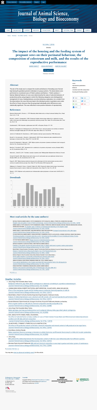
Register (37, 2)
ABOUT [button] (57, 30)
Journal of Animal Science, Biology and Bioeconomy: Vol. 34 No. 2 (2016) (30, 327)
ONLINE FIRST (17, 30)
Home (9, 35)
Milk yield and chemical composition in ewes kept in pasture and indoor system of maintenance (59, 343)
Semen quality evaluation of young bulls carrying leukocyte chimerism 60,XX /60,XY (33, 256)
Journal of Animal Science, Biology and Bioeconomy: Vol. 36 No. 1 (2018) (62, 223)
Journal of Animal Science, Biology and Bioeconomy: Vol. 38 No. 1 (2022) (31, 253)
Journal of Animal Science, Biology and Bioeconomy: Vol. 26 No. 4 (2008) (30, 306)
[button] (76, 98)
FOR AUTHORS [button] (46, 30)
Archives (14, 35)
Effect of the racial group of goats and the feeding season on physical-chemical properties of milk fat (38, 290)
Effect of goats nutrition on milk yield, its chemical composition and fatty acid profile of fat (35, 303)
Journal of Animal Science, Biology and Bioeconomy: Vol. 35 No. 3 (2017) (30, 292)
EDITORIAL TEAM (68, 30)
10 (15, 349)
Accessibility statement (25, 2)
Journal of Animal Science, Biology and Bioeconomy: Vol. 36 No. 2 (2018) (31, 241)
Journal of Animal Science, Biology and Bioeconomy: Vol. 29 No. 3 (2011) (31, 258)
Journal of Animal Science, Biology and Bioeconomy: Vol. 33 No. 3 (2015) (31, 264)
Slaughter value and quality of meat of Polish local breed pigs (28, 223)
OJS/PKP (36, 383)
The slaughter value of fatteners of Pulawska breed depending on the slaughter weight (46, 226)
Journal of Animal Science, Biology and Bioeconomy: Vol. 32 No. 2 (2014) (31, 232)
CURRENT (27, 30)
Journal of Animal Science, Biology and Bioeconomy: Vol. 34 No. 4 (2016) (31, 238)
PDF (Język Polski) (48, 70)
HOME (8, 30)
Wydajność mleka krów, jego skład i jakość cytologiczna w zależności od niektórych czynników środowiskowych (42, 283)
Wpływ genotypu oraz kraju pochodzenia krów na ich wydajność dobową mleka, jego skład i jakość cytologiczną (41, 310)
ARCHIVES (36, 30)
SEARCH (87, 30)
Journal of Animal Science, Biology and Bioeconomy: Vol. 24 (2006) (28, 286)
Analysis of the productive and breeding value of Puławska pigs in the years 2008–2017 (34, 267)
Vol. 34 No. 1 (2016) (22, 35)
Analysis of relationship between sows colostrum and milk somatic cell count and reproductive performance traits (42, 297)
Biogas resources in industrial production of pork (42, 240)
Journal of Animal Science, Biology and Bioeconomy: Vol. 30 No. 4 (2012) (30, 341)
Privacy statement (11, 2)
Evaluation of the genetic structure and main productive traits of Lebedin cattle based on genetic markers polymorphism (43, 245)
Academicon (43, 381)
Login (43, 2)
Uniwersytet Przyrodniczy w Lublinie (40, 380)
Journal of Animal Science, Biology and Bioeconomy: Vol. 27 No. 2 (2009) (30, 345)
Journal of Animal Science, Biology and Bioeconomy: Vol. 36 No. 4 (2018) (31, 228)
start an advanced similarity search (24, 352)
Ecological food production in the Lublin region (64, 230)
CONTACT (79, 30)
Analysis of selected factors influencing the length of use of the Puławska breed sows (34, 251)
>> (16, 272)
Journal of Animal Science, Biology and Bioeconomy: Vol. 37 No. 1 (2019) (31, 269)
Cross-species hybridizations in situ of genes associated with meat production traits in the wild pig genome (39, 262)
